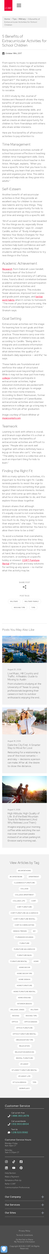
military (14, 601)
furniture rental (18, 961)
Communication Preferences (17, 1188)
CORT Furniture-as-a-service (24, 913)
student (25, 1064)
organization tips (24, 1040)
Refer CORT (10, 1184)
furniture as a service (24, 949)
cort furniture (24, 907)
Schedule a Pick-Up (13, 1180)
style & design (19, 1082)
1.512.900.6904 (20, 1124)
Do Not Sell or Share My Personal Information (24, 1241)
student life (25, 1076)
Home (7, 19)
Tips (14, 19)
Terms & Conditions (24, 1235)
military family (32, 601)
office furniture (24, 1028)
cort (33, 901)
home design (24, 979)
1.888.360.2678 (20, 1115)
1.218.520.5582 (19, 1132)
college (6, 378)
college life (19, 901)
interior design (24, 1004)
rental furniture (24, 1058)
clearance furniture (24, 883)
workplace (24, 1088)
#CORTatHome (24, 871)
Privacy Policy (24, 1231)
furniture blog (24, 955)
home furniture (24, 985)
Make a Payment (12, 1177)
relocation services (24, 1052)
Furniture (24, 943)
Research (7, 269)
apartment (34, 877)
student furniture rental (24, 1070)
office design (30, 1022)
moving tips (19, 607)
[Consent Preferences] (4, 1249)
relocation (24, 1046)
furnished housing (24, 937)
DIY (34, 931)
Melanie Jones (17, 1010)
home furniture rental (24, 992)
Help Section (10, 1173)
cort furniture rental (24, 919)
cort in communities (24, 925)
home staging (24, 998)
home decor (24, 967)
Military (22, 19)
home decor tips (24, 973)
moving (15, 1016)
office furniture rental (24, 1034)
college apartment (24, 895)
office (15, 1022)
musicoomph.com (11, 418)
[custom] (6, 1161)
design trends (20, 931)
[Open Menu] (19, 5)
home (36, 961)
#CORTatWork (16, 877)
